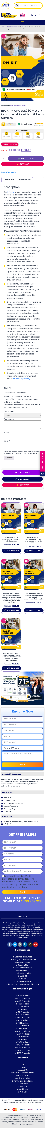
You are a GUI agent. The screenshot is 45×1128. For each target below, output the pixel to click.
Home (3, 27)
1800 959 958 (31, 901)
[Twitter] (14, 944)
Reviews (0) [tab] (25, 179)
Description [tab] (9, 179)
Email (7, 441)
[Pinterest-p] (20, 944)
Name (7, 432)
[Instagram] (30, 944)
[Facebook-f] (9, 944)
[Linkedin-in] (25, 944)
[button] (22, 22)
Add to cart (27, 158)
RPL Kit (24, 106)
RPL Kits (10, 192)
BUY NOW (24, 164)
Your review (9, 419)
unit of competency (21, 378)
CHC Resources (12, 27)
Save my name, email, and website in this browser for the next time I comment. (22, 453)
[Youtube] (35, 944)
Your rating (9, 411)
